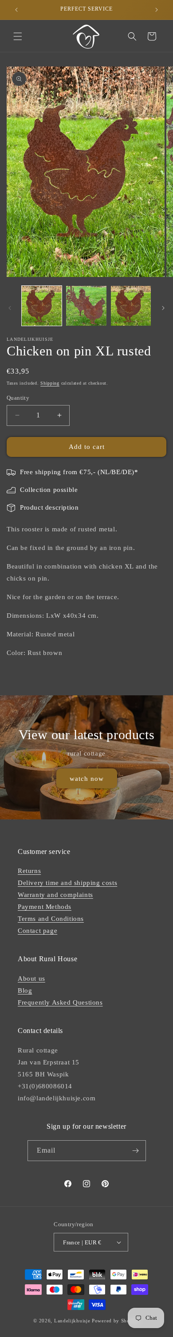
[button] (18, 36)
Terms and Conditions (51, 918)
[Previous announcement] (16, 9)
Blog (25, 990)
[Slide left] (10, 308)
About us (31, 978)
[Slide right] (163, 308)
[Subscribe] (135, 1150)
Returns (29, 870)
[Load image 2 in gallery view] (86, 306)
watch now (87, 778)
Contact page (37, 930)
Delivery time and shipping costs (67, 882)
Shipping (49, 383)
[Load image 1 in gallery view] (42, 306)
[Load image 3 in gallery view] (131, 306)
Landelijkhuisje (72, 1320)
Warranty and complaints (55, 894)
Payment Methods (44, 906)
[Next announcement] (156, 9)
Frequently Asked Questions (60, 1002)
